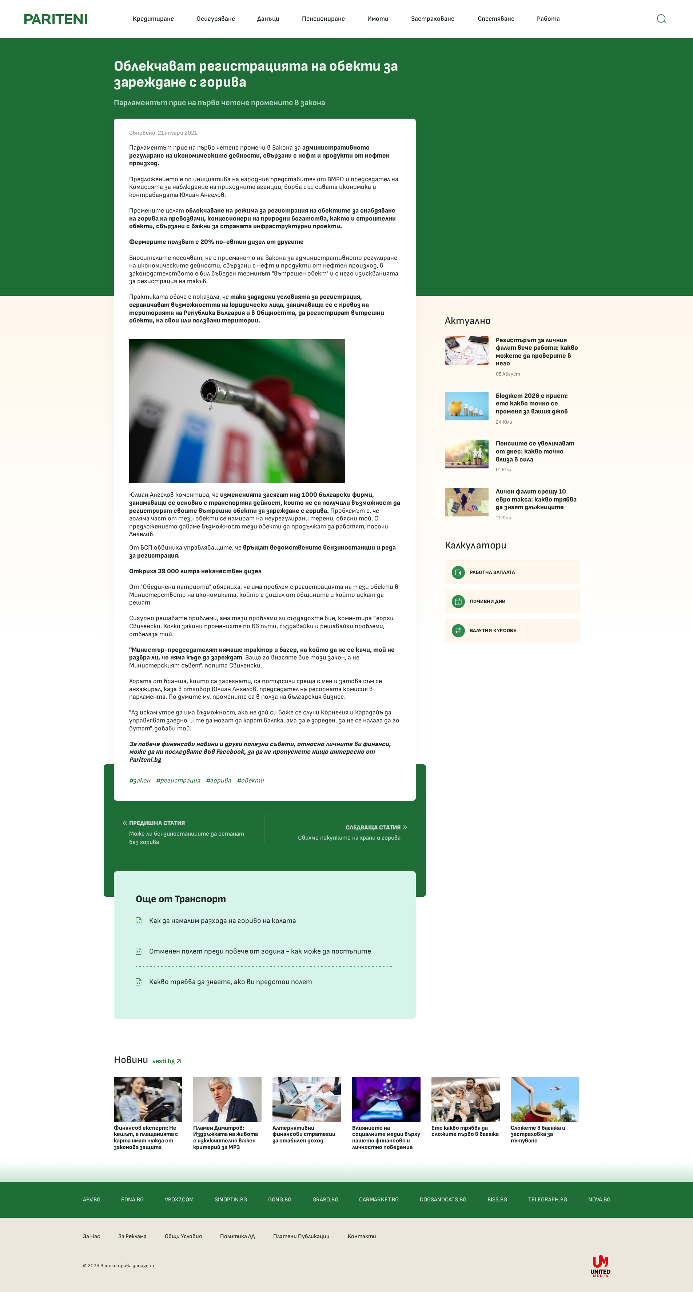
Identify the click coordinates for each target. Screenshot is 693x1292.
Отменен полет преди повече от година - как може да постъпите (260, 951)
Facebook (230, 752)
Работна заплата (492, 572)
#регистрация (178, 780)
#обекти (250, 780)
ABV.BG (91, 1199)
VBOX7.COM (179, 1199)
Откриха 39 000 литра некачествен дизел (195, 571)
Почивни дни (488, 601)
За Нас (91, 1236)
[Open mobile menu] (661, 18)
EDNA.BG (132, 1199)
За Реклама (132, 1236)
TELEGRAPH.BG (547, 1199)
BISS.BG (497, 1199)
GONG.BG (279, 1199)
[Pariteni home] (56, 19)
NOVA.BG (599, 1199)
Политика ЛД (237, 1236)
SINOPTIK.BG (231, 1199)
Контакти (362, 1236)
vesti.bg (164, 1061)
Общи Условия (183, 1236)
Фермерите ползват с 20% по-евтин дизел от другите (216, 242)
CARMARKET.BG (379, 1199)
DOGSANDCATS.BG (443, 1199)
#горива (218, 780)
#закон (139, 780)
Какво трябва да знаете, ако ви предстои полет (230, 982)
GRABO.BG (325, 1199)
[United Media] (600, 1266)
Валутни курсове (493, 630)
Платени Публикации (301, 1236)
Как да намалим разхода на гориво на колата (222, 920)
